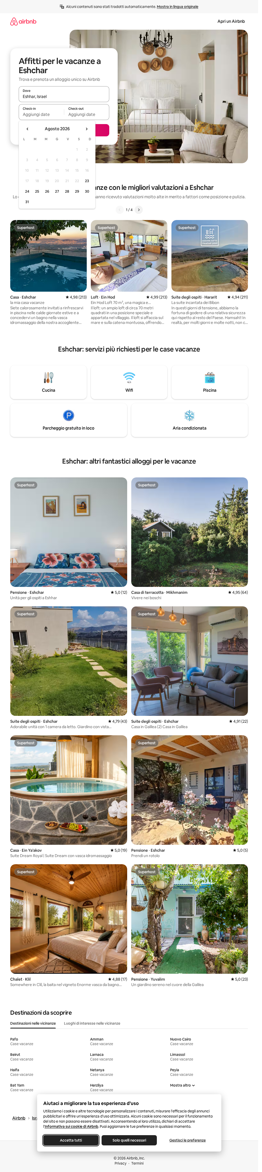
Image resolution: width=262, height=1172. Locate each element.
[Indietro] (120, 210)
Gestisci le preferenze (187, 1140)
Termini (137, 1163)
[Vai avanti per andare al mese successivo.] (86, 128)
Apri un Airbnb (231, 21)
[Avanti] (139, 210)
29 (77, 191)
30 (87, 191)
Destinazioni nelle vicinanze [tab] (33, 1023)
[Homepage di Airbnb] (23, 21)
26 (47, 191)
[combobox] (64, 96)
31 (27, 202)
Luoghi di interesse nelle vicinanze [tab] (92, 1023)
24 (27, 191)
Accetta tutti (71, 1140)
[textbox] (41, 114)
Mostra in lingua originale (177, 6)
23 (87, 181)
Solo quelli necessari (129, 1140)
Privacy (120, 1163)
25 (37, 191)
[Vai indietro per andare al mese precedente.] (27, 128)
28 (67, 191)
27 (57, 191)
